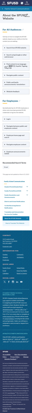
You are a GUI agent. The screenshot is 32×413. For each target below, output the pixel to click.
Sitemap (25, 357)
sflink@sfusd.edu (8, 309)
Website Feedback (10, 359)
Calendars (6, 273)
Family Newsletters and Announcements (11, 196)
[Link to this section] (23, 30)
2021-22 (6, 341)
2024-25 (10, 339)
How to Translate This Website (15, 223)
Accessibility (7, 354)
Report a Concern (22, 273)
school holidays (9, 318)
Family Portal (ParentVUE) (12, 191)
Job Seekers (20, 257)
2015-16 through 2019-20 (20, 341)
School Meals (20, 268)
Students (5, 257)
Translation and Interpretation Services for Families (14, 213)
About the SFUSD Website (12, 218)
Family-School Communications (17, 9)
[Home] (12, 3)
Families (5, 254)
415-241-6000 (7, 243)
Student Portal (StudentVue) (13, 187)
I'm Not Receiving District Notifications (12, 207)
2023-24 (17, 339)
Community (20, 254)
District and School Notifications (14, 201)
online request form (9, 316)
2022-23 (24, 339)
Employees (6, 260)
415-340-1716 (21, 309)
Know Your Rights (22, 271)
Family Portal (6, 268)
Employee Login (7, 246)
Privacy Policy (14, 357)
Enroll (4, 271)
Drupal (6, 167)
